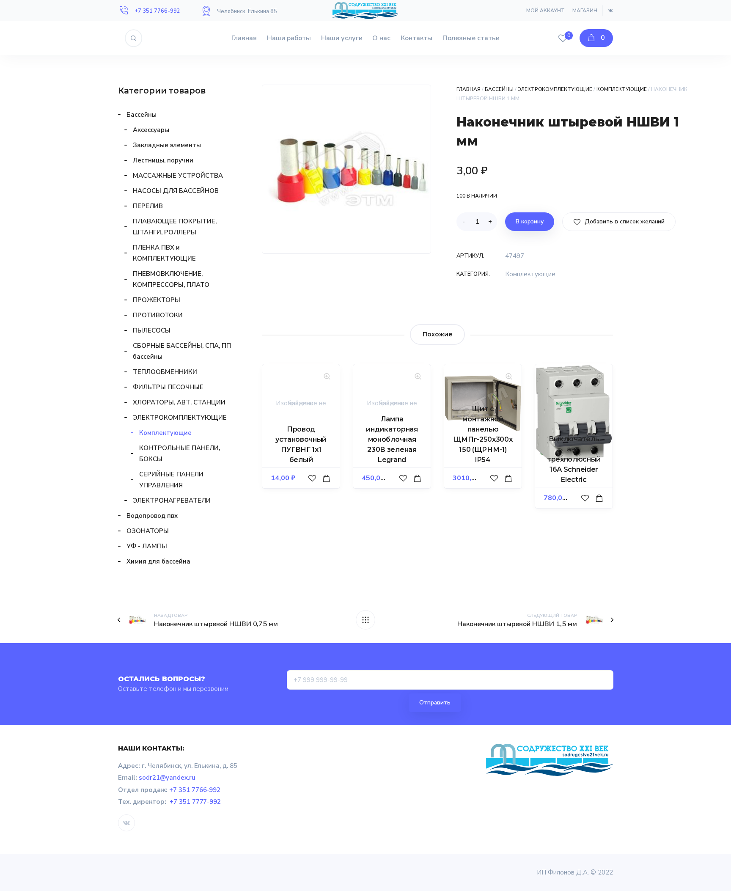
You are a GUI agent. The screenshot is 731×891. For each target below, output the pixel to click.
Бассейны (499, 89)
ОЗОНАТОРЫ (147, 531)
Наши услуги (342, 38)
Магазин (584, 10)
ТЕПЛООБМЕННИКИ (165, 372)
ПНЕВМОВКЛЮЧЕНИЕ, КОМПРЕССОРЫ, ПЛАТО (171, 279)
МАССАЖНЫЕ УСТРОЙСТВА (178, 175)
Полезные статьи (471, 38)
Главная (244, 38)
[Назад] (365, 620)
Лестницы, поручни (163, 160)
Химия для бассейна (158, 561)
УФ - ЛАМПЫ (146, 546)
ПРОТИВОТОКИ (158, 315)
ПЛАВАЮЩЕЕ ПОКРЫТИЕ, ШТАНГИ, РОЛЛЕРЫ (175, 226)
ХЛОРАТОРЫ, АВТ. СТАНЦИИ (179, 402)
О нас (381, 38)
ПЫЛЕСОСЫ (151, 330)
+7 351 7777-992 (195, 802)
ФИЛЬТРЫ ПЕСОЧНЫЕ (168, 387)
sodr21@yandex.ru (167, 777)
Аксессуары (151, 130)
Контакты (416, 38)
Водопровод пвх (152, 516)
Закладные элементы (167, 145)
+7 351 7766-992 (157, 11)
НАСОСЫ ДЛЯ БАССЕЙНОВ (176, 191)
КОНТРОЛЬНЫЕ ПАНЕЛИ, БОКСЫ (179, 453)
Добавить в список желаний (624, 221)
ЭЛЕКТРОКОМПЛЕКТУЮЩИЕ (555, 89)
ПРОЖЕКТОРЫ (156, 300)
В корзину (530, 221)
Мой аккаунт (545, 10)
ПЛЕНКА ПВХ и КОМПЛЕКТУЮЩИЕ (164, 253)
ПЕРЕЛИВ (148, 206)
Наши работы (289, 38)
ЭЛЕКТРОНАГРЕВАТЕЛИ (172, 500)
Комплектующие (621, 89)
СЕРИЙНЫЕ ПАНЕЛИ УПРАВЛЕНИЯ (171, 480)
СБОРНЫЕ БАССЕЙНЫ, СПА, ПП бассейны (182, 351)
